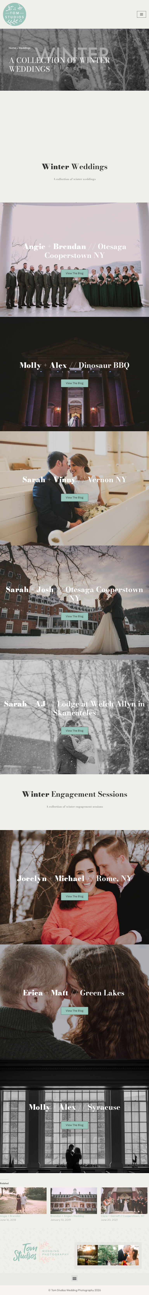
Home (12, 48)
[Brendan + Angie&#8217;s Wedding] (73, 1200)
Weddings (24, 48)
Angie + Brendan (10, 1216)
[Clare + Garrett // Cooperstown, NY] (124, 1200)
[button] (87, 1255)
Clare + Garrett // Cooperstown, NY (123, 1216)
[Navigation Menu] (141, 14)
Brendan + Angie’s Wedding (67, 1216)
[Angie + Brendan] (23, 1200)
